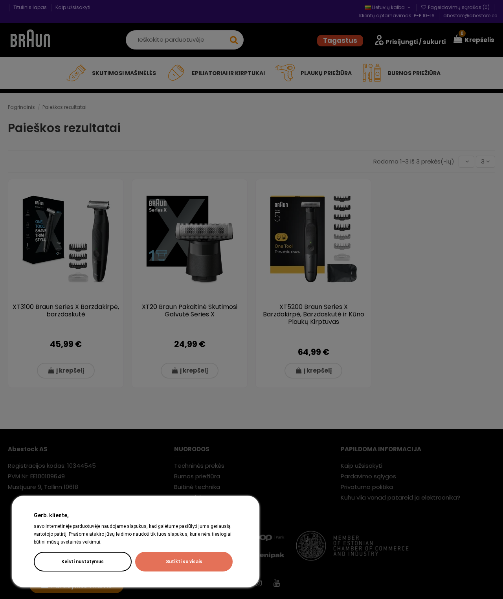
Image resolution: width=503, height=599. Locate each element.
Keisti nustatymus (82, 561)
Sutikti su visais (184, 561)
